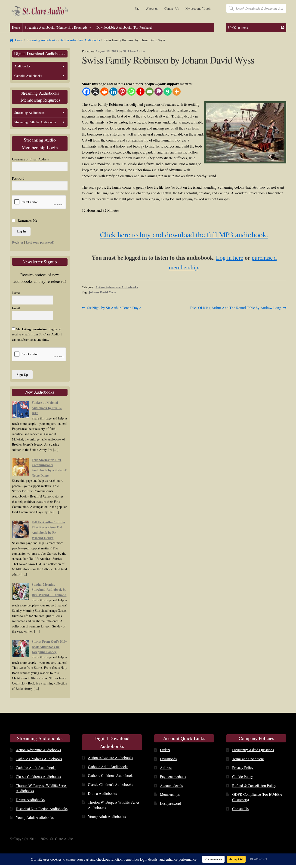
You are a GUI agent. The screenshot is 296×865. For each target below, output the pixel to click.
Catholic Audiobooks (28, 75)
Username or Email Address (30, 159)
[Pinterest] (122, 91)
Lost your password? (40, 242)
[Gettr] (140, 91)
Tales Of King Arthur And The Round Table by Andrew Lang (235, 308)
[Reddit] (104, 91)
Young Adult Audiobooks (35, 817)
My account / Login (198, 8)
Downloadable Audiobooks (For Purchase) (124, 27)
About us (152, 8)
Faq (137, 8)
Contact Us (171, 8)
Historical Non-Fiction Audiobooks (42, 808)
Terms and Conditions (248, 758)
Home (16, 27)
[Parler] (158, 91)
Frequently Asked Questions (253, 749)
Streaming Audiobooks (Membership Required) (56, 27)
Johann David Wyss (102, 292)
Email (16, 308)
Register (17, 242)
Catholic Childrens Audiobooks (39, 758)
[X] (95, 91)
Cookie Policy (242, 776)
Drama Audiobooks (30, 799)
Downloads (168, 758)
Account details (171, 785)
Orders (165, 749)
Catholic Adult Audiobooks (36, 767)
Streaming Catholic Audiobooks (35, 122)
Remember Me (27, 220)
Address (166, 767)
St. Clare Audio (134, 51)
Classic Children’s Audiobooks (38, 776)
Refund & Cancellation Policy (254, 785)
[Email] (149, 91)
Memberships (170, 794)
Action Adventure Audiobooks (80, 40)
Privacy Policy (242, 767)
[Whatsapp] (131, 91)
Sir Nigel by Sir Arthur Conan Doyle (114, 308)
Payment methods (173, 776)
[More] (177, 91)
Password (18, 178)
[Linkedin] (113, 91)
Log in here (229, 257)
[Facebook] (86, 91)
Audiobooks (22, 66)
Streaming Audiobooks (42, 40)
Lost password (170, 803)
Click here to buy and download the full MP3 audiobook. (184, 234)
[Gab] (167, 91)
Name (16, 292)
